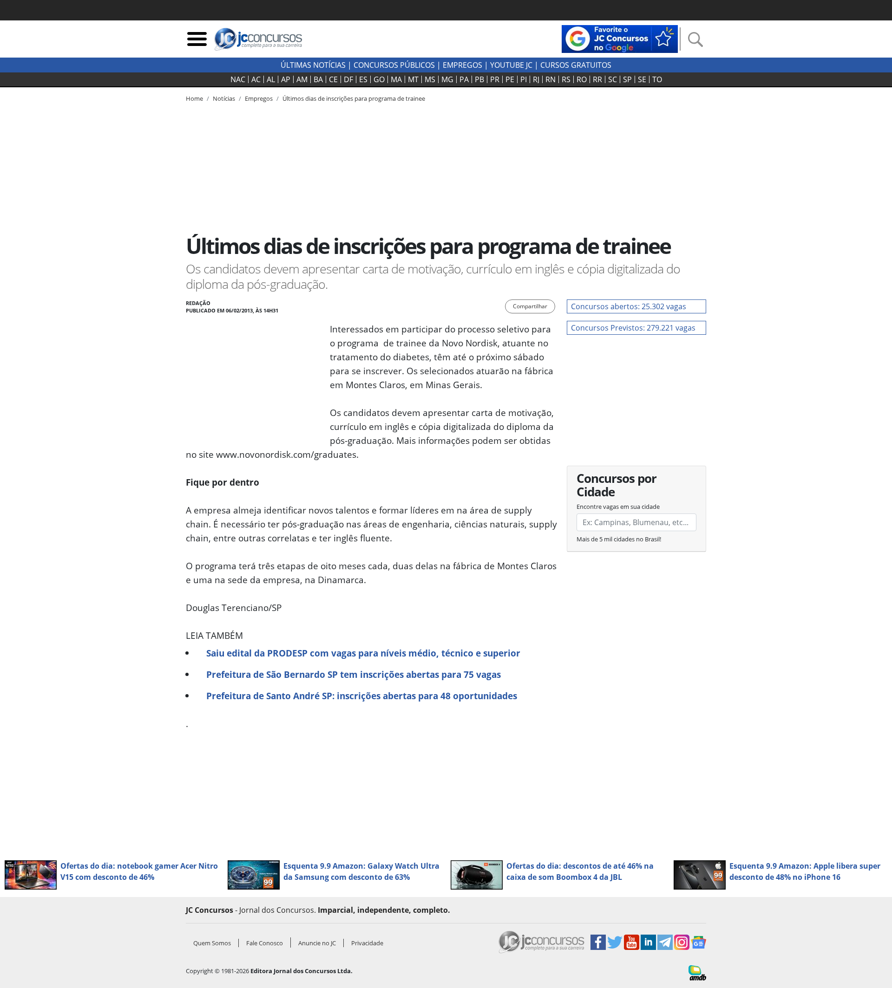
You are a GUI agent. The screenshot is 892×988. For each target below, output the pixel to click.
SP (627, 79)
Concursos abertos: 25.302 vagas (628, 306)
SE (642, 79)
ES (363, 79)
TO (657, 79)
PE (509, 79)
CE (333, 79)
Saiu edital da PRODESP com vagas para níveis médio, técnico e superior (363, 653)
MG (447, 79)
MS (430, 79)
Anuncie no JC (317, 943)
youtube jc (511, 65)
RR (597, 79)
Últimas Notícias (313, 65)
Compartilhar (530, 306)
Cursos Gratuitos (575, 65)
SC (612, 79)
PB (479, 79)
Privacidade (367, 943)
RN (550, 79)
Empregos (462, 65)
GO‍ (379, 79)
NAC (237, 79)
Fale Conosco (264, 943)
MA (396, 79)
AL (271, 79)
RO (582, 79)
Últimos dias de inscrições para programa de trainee (353, 98)
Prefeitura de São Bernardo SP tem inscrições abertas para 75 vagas (353, 674)
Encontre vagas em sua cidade (618, 506)
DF (348, 79)
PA (464, 79)
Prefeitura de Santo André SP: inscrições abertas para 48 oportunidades (361, 695)
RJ (536, 79)
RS (566, 79)
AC (256, 79)
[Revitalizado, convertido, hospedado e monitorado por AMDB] (697, 972)
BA (318, 79)
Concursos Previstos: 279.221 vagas (633, 328)
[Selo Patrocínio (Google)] (620, 38)
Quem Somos (212, 943)
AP (285, 79)
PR (494, 79)
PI (523, 79)
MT (413, 79)
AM (302, 79)
